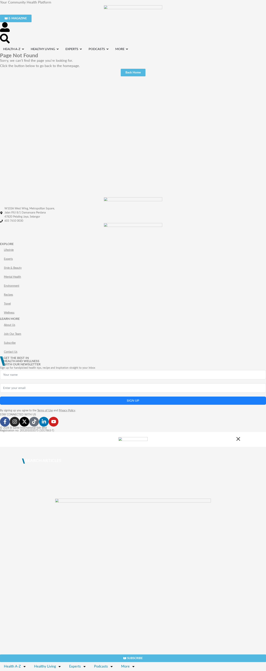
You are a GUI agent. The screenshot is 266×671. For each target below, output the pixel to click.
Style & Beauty (13, 268)
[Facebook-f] (5, 422)
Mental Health (12, 277)
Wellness (9, 312)
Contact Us (10, 352)
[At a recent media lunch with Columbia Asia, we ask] (155, 136)
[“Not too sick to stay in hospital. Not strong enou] (66, 115)
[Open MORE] (127, 49)
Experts (8, 259)
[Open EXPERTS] (80, 49)
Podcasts (101, 666)
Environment (11, 286)
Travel (7, 303)
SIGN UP (133, 400)
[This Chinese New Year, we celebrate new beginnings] (244, 107)
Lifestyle (9, 250)
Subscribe (10, 343)
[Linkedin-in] (44, 422)
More (125, 666)
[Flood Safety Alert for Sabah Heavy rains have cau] (111, 110)
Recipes (8, 295)
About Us (9, 325)
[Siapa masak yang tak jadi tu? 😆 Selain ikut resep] (22, 100)
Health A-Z (12, 666)
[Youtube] (53, 422)
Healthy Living (45, 666)
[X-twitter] (24, 422)
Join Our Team (12, 334)
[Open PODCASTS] (107, 49)
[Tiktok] (34, 422)
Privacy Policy (67, 410)
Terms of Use (45, 410)
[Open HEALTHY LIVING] (57, 49)
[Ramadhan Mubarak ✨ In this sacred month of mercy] (199, 94)
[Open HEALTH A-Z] (23, 49)
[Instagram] (14, 422)
